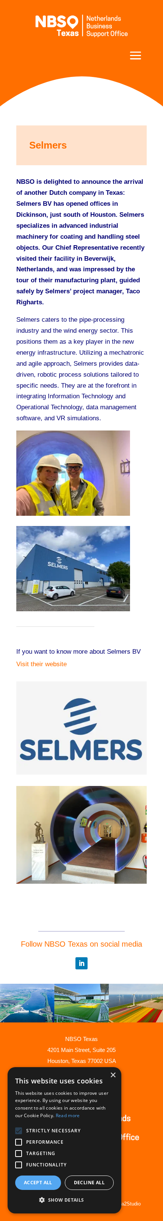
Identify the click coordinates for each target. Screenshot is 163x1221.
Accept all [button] (38, 1182)
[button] (64, 1200)
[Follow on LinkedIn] (81, 963)
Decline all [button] (89, 1182)
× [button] (113, 1075)
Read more (68, 1115)
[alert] (64, 1140)
